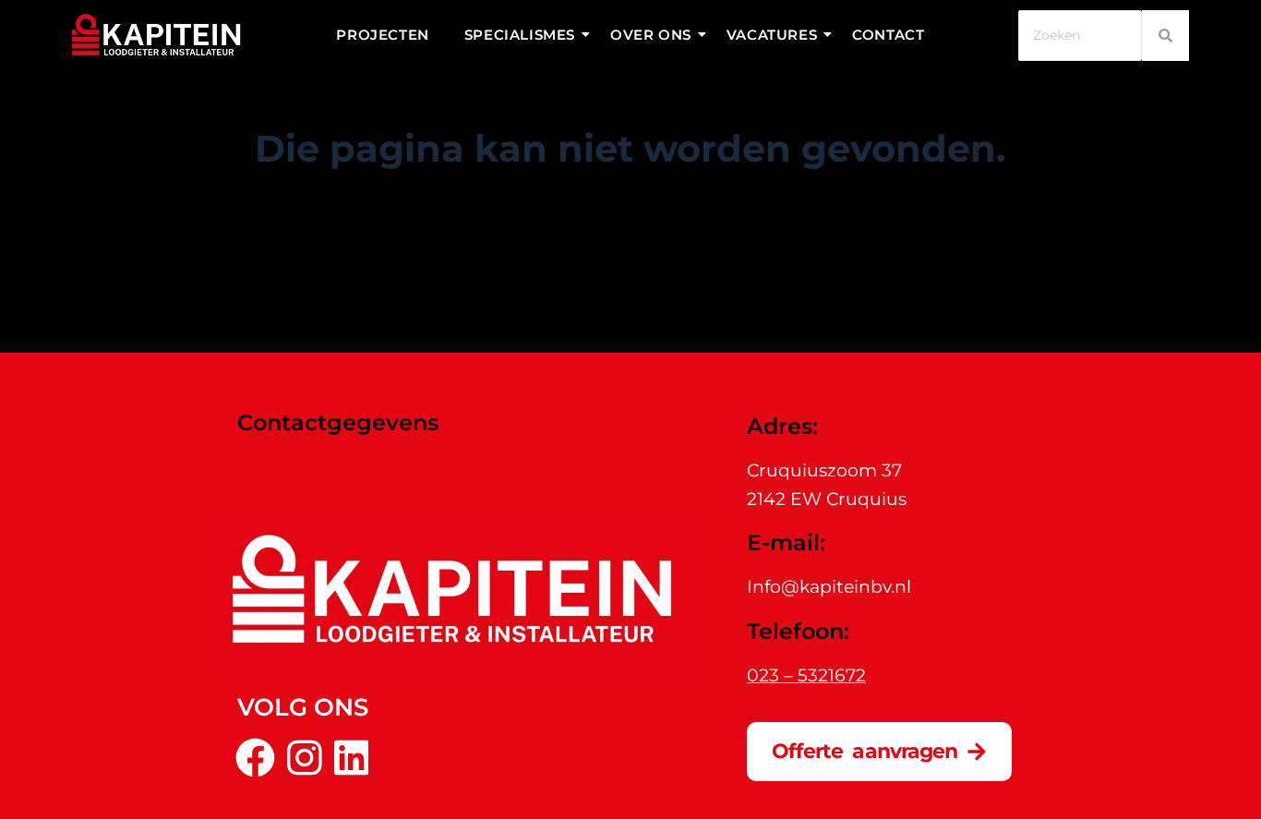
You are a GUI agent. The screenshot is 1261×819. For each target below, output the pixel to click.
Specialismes (519, 34)
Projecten (382, 34)
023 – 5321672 (806, 675)
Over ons (650, 34)
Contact (888, 34)
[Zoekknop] (796, 275)
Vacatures (772, 34)
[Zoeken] (1165, 35)
